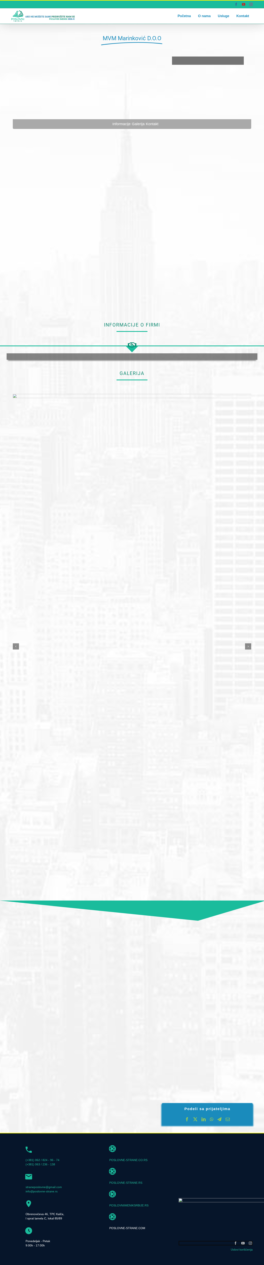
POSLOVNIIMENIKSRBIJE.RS (128, 1205)
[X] (195, 1119)
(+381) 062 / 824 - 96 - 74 (42, 1160)
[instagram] (250, 1243)
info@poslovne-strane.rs (42, 1191)
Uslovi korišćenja (242, 1249)
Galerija (138, 124)
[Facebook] (187, 1119)
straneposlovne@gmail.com (44, 1187)
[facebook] (235, 1243)
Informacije (121, 124)
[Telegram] (219, 1119)
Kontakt (152, 124)
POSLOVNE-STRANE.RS (125, 1182)
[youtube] (243, 1243)
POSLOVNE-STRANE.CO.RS (128, 1160)
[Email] (228, 1119)
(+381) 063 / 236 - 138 (40, 1164)
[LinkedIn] (203, 1119)
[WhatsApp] (211, 1119)
